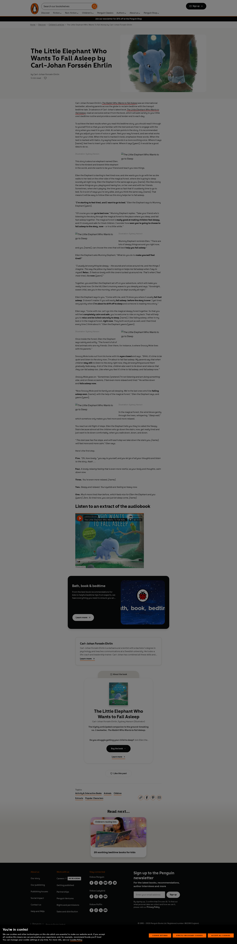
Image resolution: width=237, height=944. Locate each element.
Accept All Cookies (220, 935)
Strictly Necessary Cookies (189, 935)
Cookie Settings (160, 935)
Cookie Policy (76, 940)
